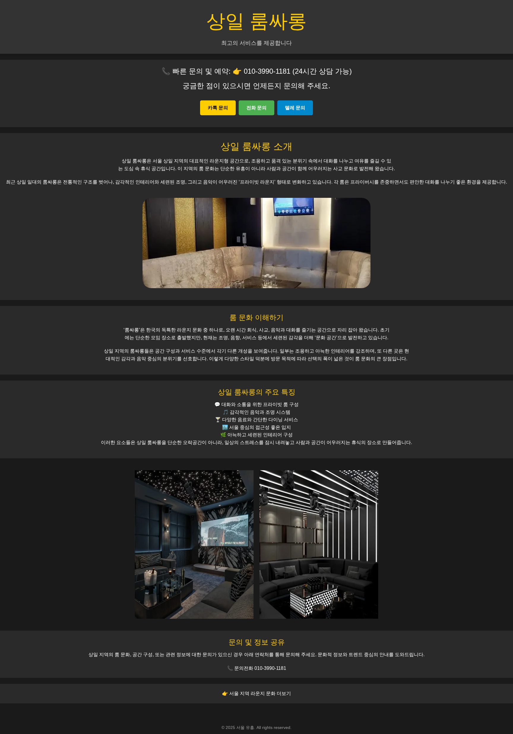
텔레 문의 (295, 107)
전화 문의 (256, 107)
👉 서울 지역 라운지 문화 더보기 (256, 693)
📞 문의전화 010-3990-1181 (256, 668)
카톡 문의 (218, 107)
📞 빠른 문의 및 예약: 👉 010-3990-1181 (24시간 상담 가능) (257, 71)
